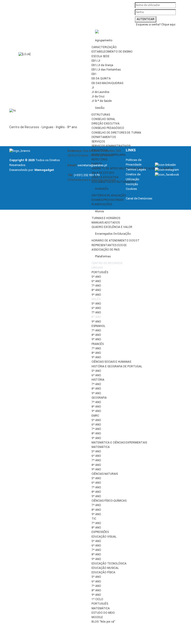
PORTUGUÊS (100, 272)
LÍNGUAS (97, 267)
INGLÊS (96, 299)
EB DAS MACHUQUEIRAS (107, 83)
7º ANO (96, 285)
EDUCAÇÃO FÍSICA (103, 572)
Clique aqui (168, 24)
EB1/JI (96, 60)
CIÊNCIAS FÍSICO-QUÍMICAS (109, 500)
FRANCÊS (98, 344)
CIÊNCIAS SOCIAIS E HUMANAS (111, 361)
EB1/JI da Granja (102, 65)
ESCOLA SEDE (100, 56)
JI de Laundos (100, 92)
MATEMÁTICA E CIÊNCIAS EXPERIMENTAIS (119, 442)
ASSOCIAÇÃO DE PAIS (105, 249)
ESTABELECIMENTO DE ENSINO (112, 51)
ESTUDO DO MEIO (103, 612)
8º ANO (96, 290)
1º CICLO (97, 599)
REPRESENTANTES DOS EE (109, 245)
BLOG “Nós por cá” (103, 621)
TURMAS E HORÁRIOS (106, 218)
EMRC (95, 415)
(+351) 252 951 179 (86, 175)
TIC (94, 518)
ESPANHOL (98, 326)
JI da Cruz (98, 96)
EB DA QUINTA (101, 78)
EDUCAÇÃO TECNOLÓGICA (109, 563)
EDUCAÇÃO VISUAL (104, 536)
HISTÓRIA (98, 379)
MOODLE (97, 617)
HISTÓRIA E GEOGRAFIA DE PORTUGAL (117, 366)
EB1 (94, 74)
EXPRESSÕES (100, 532)
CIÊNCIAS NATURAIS (105, 473)
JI (93, 87)
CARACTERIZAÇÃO (104, 47)
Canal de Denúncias (139, 198)
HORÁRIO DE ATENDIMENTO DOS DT (116, 240)
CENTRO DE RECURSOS (107, 263)
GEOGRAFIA (99, 397)
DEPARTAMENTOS (104, 137)
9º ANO (96, 294)
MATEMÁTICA (101, 447)
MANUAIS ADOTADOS (106, 222)
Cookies (131, 189)
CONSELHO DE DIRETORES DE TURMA (116, 132)
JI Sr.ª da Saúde (102, 101)
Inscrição (132, 184)
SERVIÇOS (98, 141)
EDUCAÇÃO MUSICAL (105, 568)
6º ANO (96, 281)
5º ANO (96, 276)
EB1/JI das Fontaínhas (106, 69)
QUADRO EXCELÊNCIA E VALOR (112, 227)
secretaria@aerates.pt (92, 165)
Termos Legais (136, 169)
